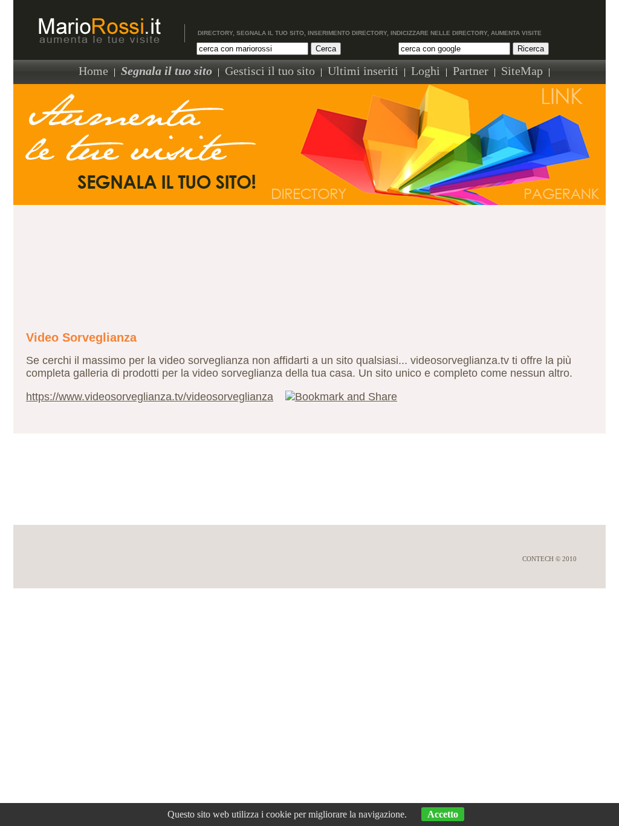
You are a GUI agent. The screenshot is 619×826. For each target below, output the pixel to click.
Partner (470, 70)
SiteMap (522, 70)
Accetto (442, 814)
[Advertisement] (309, 260)
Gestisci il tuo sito (270, 70)
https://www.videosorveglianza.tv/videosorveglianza (149, 397)
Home (93, 70)
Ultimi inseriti (363, 70)
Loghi (425, 70)
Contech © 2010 (549, 558)
